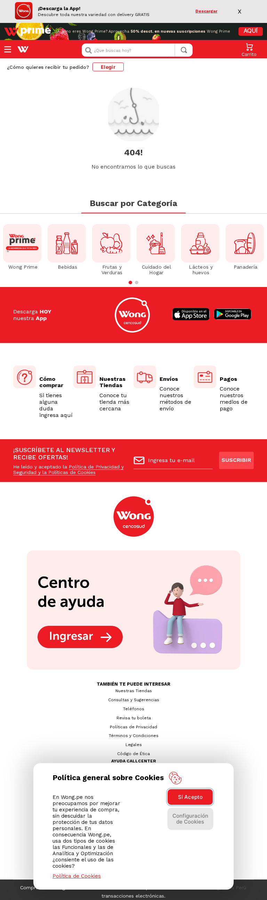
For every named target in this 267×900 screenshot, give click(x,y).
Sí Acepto (190, 797)
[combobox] (137, 50)
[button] (130, 282)
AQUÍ (251, 31)
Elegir (108, 67)
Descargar (206, 11)
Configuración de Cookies (190, 818)
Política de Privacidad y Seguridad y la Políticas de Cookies (68, 469)
